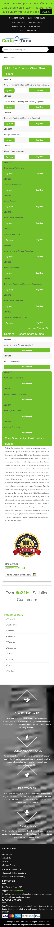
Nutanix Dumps (18, 22)
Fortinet (10, 671)
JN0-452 (7, 388)
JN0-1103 (8, 129)
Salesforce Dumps (36, 18)
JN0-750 (7, 405)
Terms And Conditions (12, 869)
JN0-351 (7, 112)
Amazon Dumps (18, 26)
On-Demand (27, 350)
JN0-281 (7, 212)
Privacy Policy (9, 865)
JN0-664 (7, 79)
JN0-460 (7, 145)
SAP (9, 665)
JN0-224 (7, 245)
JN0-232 (7, 228)
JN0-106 (7, 311)
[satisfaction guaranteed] (27, 545)
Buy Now (39, 90)
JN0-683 (7, 162)
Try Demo (9, 90)
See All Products (28, 30)
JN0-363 (7, 96)
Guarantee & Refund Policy (14, 876)
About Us (7, 858)
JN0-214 (7, 195)
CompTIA (11, 648)
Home (5, 57)
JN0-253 (7, 262)
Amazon (11, 642)
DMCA (5, 861)
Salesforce (12, 624)
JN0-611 (7, 355)
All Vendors (7, 854)
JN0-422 (7, 339)
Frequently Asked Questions (14, 873)
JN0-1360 (8, 372)
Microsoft (11, 619)
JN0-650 (7, 278)
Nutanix (10, 630)
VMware (11, 636)
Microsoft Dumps (16, 18)
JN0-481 (7, 295)
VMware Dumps (35, 22)
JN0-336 (7, 421)
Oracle (10, 659)
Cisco (10, 653)
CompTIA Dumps (35, 26)
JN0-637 (7, 179)
